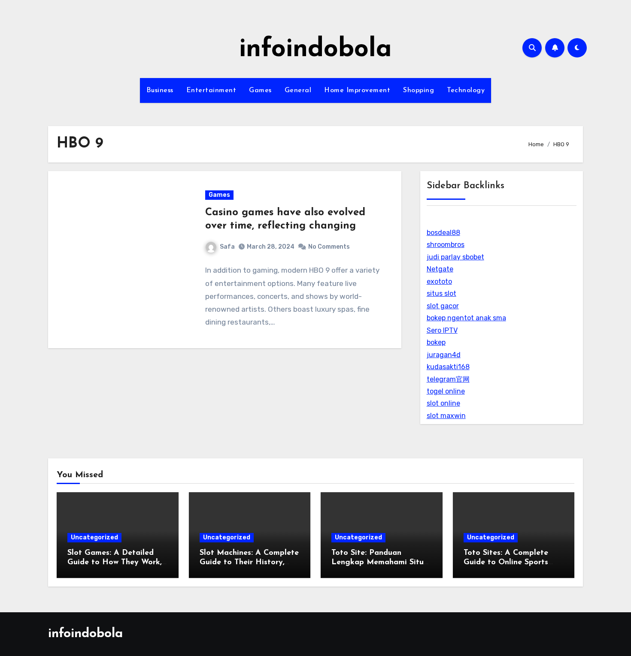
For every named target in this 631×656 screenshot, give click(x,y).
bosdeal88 (443, 233)
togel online (446, 391)
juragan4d (444, 355)
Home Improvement (357, 90)
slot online (443, 403)
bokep (436, 342)
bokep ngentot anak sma (466, 318)
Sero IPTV (442, 330)
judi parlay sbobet (455, 257)
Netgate (440, 269)
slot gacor (443, 306)
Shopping (418, 90)
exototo (439, 281)
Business (159, 90)
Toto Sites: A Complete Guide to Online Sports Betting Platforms (506, 562)
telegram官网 (448, 379)
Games (260, 90)
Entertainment (211, 90)
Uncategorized (94, 537)
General (298, 90)
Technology (466, 90)
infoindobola (315, 50)
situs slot (441, 293)
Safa (227, 246)
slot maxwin (446, 416)
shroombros (445, 245)
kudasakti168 (448, 367)
